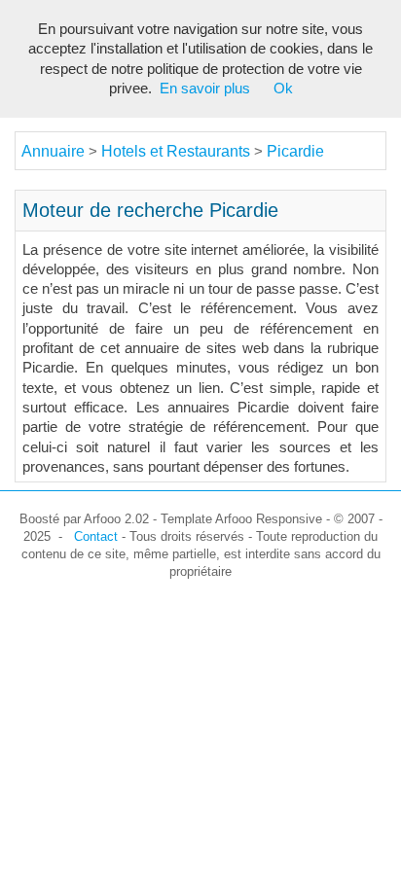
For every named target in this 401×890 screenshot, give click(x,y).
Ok (283, 88)
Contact (96, 536)
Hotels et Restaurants (177, 151)
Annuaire (53, 151)
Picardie (295, 151)
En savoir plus (205, 88)
